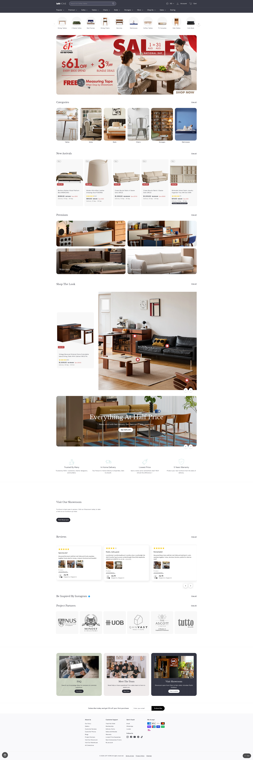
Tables (94, 10)
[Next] (191, 390)
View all (194, 102)
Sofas (83, 10)
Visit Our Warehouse (91, 742)
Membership (110, 726)
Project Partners (90, 737)
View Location (174, 691)
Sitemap (149, 756)
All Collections (89, 745)
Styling (172, 10)
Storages (127, 10)
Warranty (108, 734)
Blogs (86, 734)
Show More (128, 559)
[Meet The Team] (126, 667)
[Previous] (186, 390)
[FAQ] (79, 667)
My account (109, 742)
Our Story (88, 723)
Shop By (150, 10)
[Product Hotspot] (135, 336)
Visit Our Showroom (91, 740)
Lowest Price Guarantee (113, 737)
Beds (116, 10)
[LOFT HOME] (61, 3)
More (139, 10)
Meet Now (127, 691)
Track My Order (110, 723)
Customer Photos (90, 732)
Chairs (105, 10)
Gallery (87, 726)
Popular (59, 10)
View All (194, 605)
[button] (61, 577)
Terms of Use (130, 756)
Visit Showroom (63, 520)
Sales (162, 10)
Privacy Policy (140, 756)
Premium (72, 10)
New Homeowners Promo (114, 740)
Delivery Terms (110, 729)
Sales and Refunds (111, 732)
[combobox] (92, 4)
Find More (79, 691)
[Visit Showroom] (174, 667)
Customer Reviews (91, 729)
